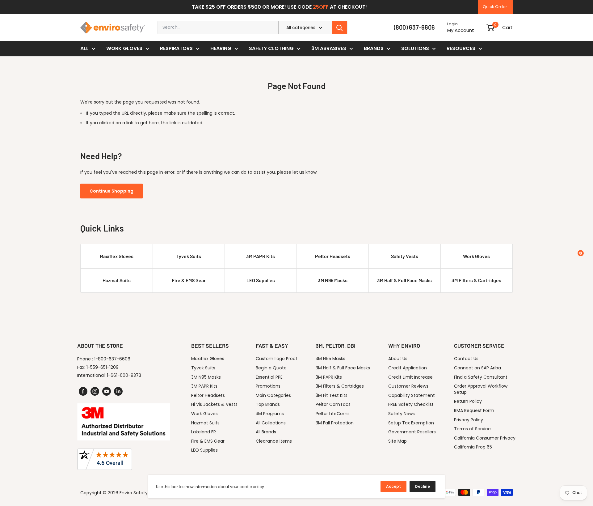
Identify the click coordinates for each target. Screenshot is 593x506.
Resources (461, 48)
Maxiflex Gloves (116, 256)
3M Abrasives (328, 48)
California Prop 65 (473, 447)
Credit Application (407, 368)
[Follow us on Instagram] (94, 391)
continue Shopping (111, 191)
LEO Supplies (260, 280)
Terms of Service (472, 429)
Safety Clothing (271, 48)
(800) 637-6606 (414, 27)
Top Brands (268, 404)
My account (460, 30)
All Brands (266, 432)
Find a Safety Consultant (480, 377)
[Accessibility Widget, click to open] (581, 253)
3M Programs (270, 413)
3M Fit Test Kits (331, 395)
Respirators (176, 48)
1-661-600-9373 (124, 375)
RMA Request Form (474, 410)
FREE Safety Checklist (411, 404)
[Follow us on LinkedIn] (118, 391)
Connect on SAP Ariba (477, 368)
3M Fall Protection (335, 423)
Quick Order (495, 7)
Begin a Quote (271, 368)
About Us (397, 358)
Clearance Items (274, 441)
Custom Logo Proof (276, 358)
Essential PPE (269, 377)
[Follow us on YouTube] (106, 391)
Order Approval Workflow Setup (480, 389)
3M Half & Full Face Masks (404, 280)
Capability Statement (411, 395)
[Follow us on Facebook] (83, 391)
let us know (304, 172)
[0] (490, 27)
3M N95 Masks (332, 280)
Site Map (397, 441)
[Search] (339, 27)
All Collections (271, 423)
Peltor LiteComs (333, 413)
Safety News (401, 413)
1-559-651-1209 (102, 367)
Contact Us (466, 358)
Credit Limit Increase (410, 377)
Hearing (220, 48)
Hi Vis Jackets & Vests (214, 404)
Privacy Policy (468, 420)
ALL (84, 48)
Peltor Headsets (332, 256)
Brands (374, 48)
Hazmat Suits (117, 280)
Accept (393, 486)
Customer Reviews (408, 386)
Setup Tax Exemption (411, 423)
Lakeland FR (203, 432)
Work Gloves (124, 48)
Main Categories (273, 395)
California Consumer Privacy (484, 438)
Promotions (268, 386)
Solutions (415, 48)
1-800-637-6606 (112, 359)
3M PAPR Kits (260, 256)
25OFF (321, 7)
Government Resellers (412, 432)
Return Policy (468, 401)
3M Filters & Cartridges (476, 280)
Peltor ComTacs (333, 404)
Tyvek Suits (188, 256)
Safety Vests (404, 256)
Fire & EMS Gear (189, 280)
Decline (422, 486)
